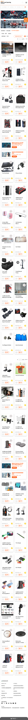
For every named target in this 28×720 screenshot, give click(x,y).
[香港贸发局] (14, 681)
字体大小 (3, 691)
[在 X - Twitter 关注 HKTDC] (4, 703)
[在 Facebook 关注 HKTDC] (2, 703)
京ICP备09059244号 (17, 695)
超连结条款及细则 (17, 693)
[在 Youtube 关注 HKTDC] (13, 703)
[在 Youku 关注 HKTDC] (15, 703)
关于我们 (15, 683)
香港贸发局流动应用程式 (18, 685)
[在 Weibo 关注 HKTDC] (8, 703)
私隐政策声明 (4, 693)
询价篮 (14, 718)
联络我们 (3, 685)
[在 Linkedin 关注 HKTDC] (6, 703)
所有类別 (3, 30)
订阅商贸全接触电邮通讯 (6, 687)
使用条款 (15, 691)
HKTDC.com (3, 683)
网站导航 (3, 695)
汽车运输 (8, 30)
